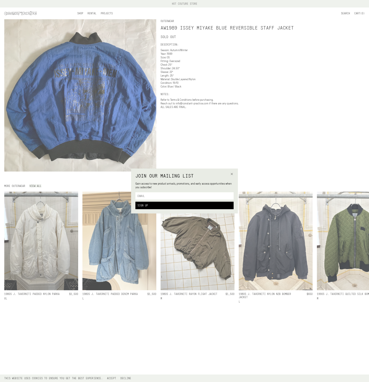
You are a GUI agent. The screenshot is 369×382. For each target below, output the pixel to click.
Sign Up (143, 205)
